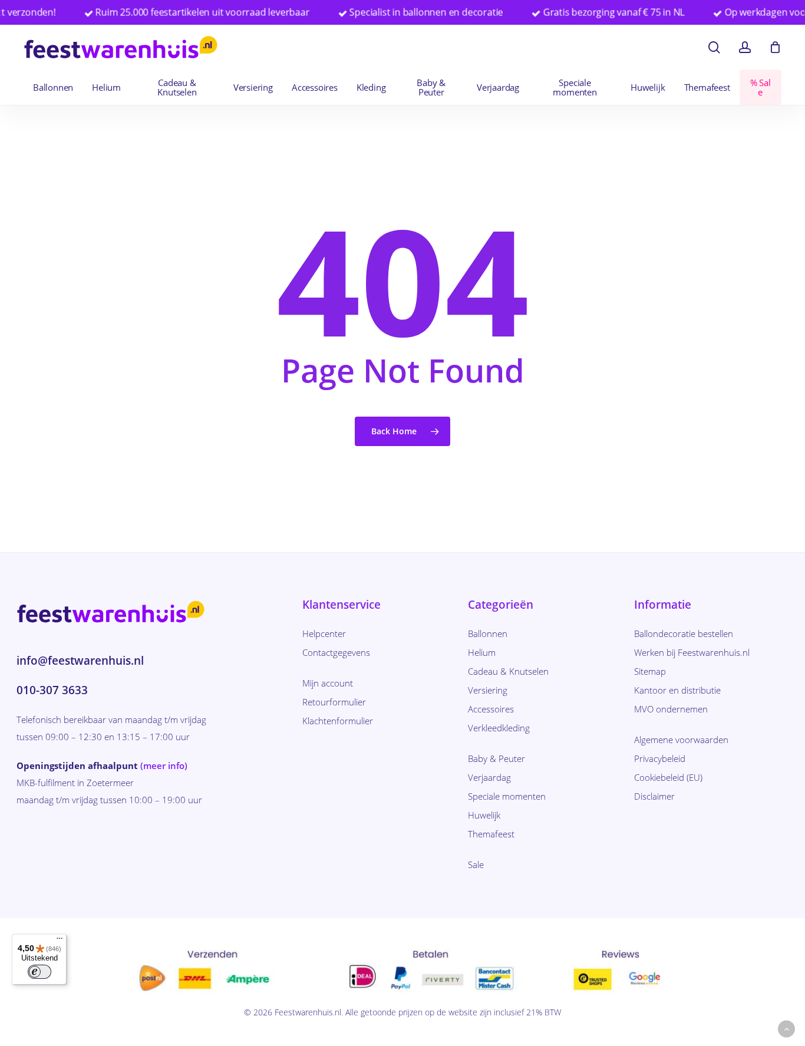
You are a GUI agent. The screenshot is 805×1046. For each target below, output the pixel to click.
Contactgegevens (336, 652)
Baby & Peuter (496, 758)
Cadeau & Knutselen (508, 671)
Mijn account (327, 683)
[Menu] (59, 941)
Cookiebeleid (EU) (668, 777)
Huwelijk (484, 815)
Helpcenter (324, 633)
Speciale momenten (507, 796)
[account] (745, 47)
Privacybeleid (659, 758)
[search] (714, 47)
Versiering (487, 690)
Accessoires (491, 709)
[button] (786, 1029)
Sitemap (650, 671)
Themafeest (491, 834)
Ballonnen (487, 633)
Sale (476, 864)
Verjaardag (489, 777)
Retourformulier (334, 702)
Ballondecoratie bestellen (683, 633)
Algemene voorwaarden (681, 739)
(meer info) (163, 765)
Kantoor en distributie (677, 690)
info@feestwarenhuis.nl (80, 660)
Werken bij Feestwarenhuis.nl (692, 652)
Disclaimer (654, 796)
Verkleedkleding (499, 728)
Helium (482, 652)
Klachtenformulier (337, 721)
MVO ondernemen (671, 709)
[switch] (39, 972)
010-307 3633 (52, 690)
